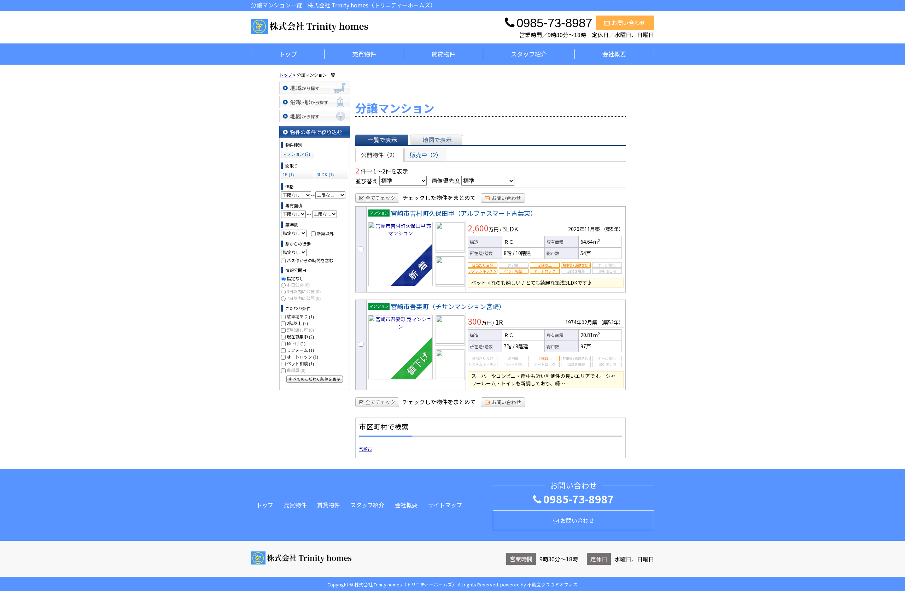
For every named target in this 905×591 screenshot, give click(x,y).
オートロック (302, 357)
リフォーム (300, 350)
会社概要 (614, 53)
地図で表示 (436, 140)
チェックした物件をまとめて (439, 197)
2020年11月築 (584, 228)
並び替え (366, 180)
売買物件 (364, 53)
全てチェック (380, 197)
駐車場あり (300, 316)
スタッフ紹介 (529, 53)
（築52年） (611, 322)
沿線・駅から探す (314, 102)
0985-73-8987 (578, 499)
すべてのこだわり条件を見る (314, 379)
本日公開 (298, 285)
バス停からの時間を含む (310, 260)
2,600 (478, 228)
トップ (288, 53)
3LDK (510, 228)
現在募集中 (300, 336)
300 (474, 321)
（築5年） (612, 228)
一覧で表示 (381, 140)
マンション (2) (296, 154)
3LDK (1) (325, 174)
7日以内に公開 (304, 298)
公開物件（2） (379, 154)
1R (499, 321)
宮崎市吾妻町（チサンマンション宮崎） (448, 306)
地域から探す (314, 88)
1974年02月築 (581, 322)
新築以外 (325, 233)
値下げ (296, 343)
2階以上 (297, 323)
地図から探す (314, 116)
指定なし (295, 278)
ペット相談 (300, 363)
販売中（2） (426, 154)
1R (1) (288, 174)
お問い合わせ (629, 22)
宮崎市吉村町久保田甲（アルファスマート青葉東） (464, 213)
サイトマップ (445, 505)
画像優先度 (446, 180)
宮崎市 (365, 449)
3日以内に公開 (304, 291)
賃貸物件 (443, 53)
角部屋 (296, 370)
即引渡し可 (300, 330)
